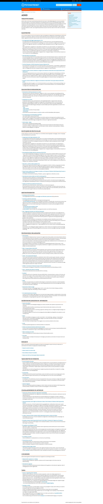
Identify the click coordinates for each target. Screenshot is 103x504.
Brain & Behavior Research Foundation (30, 352)
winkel (27, 0)
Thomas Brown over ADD (27, 440)
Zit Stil (24, 323)
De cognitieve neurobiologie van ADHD (30, 425)
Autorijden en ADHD (26, 485)
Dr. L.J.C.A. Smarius (32, 12)
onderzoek (27, 450)
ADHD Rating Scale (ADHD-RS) (29, 201)
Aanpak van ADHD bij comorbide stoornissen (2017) (32, 183)
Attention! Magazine (26, 383)
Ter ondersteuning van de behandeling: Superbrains (32, 114)
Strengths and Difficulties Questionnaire (44, 196)
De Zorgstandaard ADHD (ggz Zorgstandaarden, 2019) (33, 40)
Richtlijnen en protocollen (73, 18)
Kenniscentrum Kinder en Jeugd (28, 286)
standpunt (43, 495)
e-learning (39, 0)
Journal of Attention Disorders (28, 361)
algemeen (73, 0)
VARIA (70, 26)
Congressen (70, 25)
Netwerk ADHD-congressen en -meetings (30, 458)
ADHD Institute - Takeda (27, 122)
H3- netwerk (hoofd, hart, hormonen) (29, 293)
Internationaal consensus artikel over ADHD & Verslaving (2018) (34, 176)
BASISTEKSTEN (71, 16)
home (23, 0)
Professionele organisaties (73, 20)
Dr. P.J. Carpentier (26, 12)
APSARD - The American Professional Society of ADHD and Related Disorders (37, 265)
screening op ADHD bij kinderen (28, 195)
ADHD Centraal (26, 108)
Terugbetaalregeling (49, 483)
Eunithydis (24, 273)
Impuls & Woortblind (26, 303)
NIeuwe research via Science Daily (29, 350)
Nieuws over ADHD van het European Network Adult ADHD (34, 355)
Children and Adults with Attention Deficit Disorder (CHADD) (34, 326)
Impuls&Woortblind (58, 493)
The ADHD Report (26, 377)
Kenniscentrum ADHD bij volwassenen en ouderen (32, 92)
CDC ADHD (25, 335)
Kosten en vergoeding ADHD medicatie (30, 472)
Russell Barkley (25, 372)
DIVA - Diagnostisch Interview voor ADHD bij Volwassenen (33, 211)
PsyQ (24, 107)
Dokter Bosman (26, 109)
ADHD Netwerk (25, 235)
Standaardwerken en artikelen (73, 24)
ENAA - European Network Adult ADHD (30, 248)
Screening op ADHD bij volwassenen (29, 198)
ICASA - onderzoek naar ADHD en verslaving (31, 269)
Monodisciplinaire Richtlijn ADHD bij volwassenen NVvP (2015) (34, 152)
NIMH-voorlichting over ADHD (28, 331)
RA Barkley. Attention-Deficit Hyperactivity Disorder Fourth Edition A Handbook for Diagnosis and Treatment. (43, 420)
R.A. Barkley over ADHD (27, 436)
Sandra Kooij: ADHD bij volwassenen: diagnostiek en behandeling (35, 392)
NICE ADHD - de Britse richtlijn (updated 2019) (31, 163)
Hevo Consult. (45, 481)
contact (77, 0)
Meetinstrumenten (72, 19)
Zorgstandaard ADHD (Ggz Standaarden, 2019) (31, 137)
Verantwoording (71, 15)
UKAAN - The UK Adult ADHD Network (30, 255)
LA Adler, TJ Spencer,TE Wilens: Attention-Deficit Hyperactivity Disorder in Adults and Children (40, 415)
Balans (24, 315)
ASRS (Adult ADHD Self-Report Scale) (31, 206)
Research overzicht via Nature (28, 348)
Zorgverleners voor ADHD (27, 99)
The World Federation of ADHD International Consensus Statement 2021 (36, 64)
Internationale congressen (27, 463)
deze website (26, 209)
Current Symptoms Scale (28, 207)
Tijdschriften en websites (73, 23)
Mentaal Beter (25, 111)
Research (70, 22)
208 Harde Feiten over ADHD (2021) (29, 55)
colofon (80, 0)
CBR (39, 494)
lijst (40, 112)
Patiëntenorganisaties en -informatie (74, 21)
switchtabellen (33, 0)
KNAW (24, 280)
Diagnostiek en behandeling (73, 17)
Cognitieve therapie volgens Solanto (29, 446)
